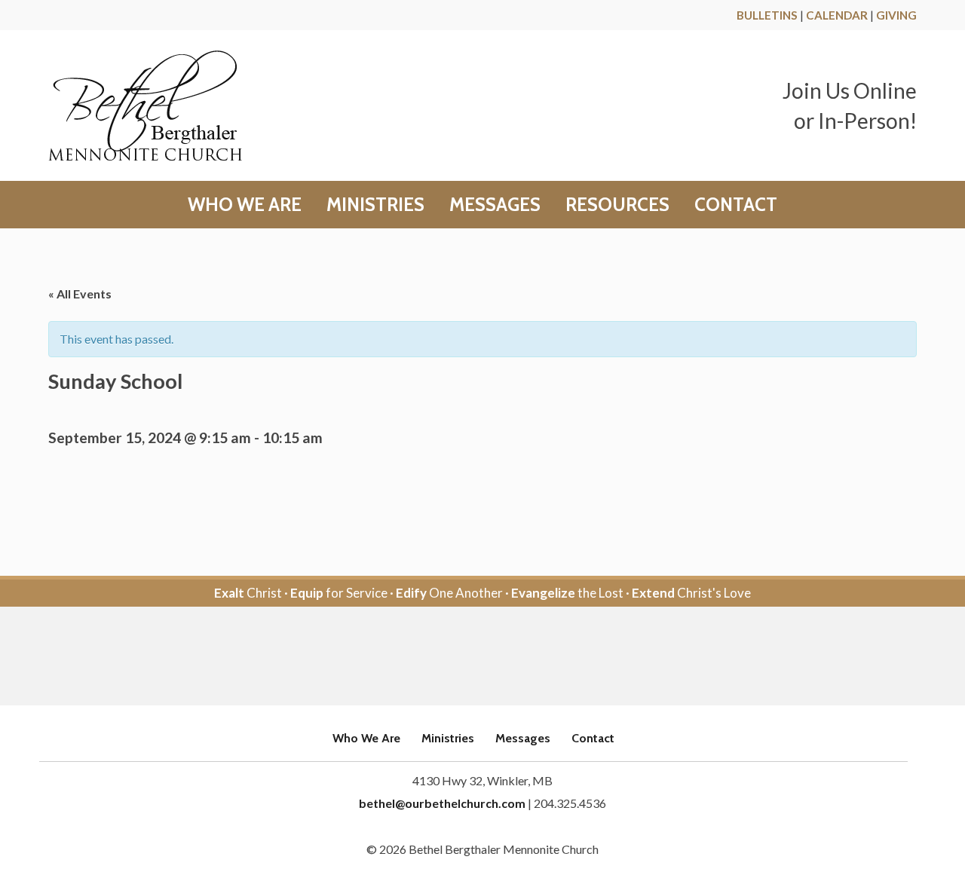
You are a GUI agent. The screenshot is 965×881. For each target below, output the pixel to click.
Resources (617, 205)
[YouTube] (503, 656)
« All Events (80, 293)
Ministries (375, 205)
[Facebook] (462, 656)
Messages (495, 205)
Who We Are (245, 205)
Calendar (837, 15)
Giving (896, 15)
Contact (735, 205)
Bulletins (767, 15)
